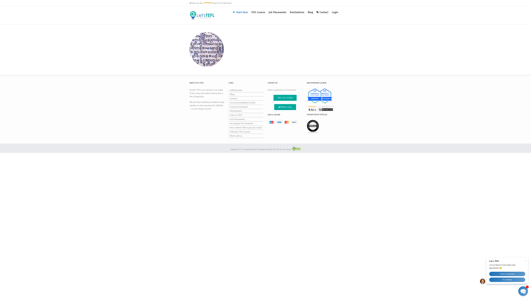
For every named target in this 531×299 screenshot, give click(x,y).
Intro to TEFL (236, 115)
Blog (232, 94)
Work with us (236, 135)
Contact (233, 98)
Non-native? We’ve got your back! (246, 127)
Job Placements (237, 119)
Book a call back (197, 3)
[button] (523, 291)
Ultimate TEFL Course (240, 131)
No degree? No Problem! (241, 123)
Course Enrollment (239, 106)
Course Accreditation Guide (242, 102)
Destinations (236, 110)
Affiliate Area (236, 90)
